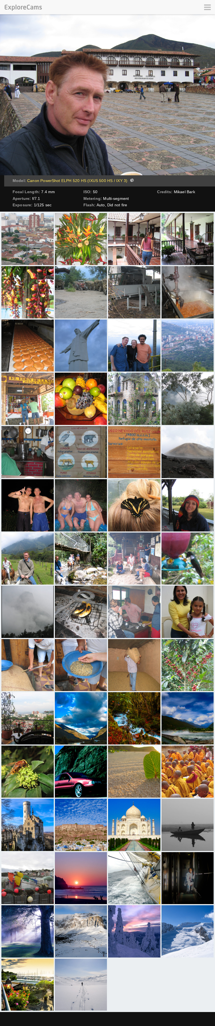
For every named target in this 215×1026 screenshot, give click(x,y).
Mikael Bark (184, 192)
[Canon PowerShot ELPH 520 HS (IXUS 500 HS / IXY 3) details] (131, 181)
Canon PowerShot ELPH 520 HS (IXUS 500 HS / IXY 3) (77, 180)
